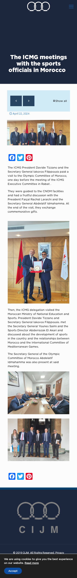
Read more (32, 562)
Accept (13, 570)
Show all (61, 100)
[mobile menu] (71, 6)
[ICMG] (38, 6)
